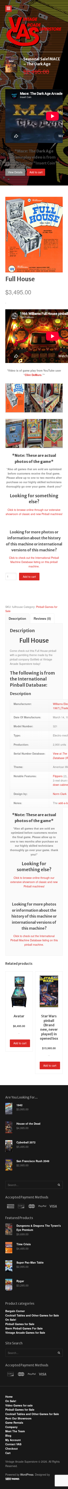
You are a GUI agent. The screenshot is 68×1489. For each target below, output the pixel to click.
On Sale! (10, 1319)
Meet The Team (15, 1431)
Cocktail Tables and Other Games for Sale (32, 1315)
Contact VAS (13, 1444)
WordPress (26, 1474)
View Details (15, 172)
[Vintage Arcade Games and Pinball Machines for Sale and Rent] (33, 31)
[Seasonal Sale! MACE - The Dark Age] (11, 70)
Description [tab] (17, 618)
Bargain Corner (15, 1311)
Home (9, 1396)
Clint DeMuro (33, 375)
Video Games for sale (19, 1405)
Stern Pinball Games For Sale (24, 1328)
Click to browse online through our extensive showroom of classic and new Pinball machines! (34, 882)
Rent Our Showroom (18, 1418)
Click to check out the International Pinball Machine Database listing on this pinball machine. (34, 562)
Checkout (11, 1448)
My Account (13, 1440)
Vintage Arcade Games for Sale (25, 1332)
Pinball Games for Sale (19, 1324)
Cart (8, 1453)
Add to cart (35, 172)
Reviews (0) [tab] (42, 618)
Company (11, 1427)
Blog (8, 1435)
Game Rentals (14, 1422)
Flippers (58, 776)
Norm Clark (59, 794)
